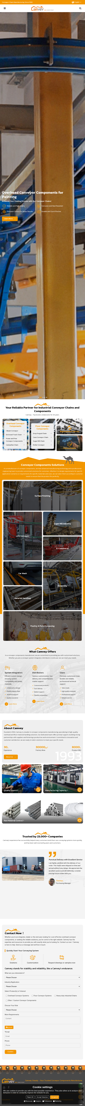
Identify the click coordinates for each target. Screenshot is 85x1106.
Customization (32, 963)
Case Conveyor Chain (40, 437)
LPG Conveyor (22, 535)
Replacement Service (69, 431)
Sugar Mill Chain (38, 441)
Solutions (13, 963)
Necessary (29, 1101)
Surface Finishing (42, 495)
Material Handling (22, 598)
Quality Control (11, 790)
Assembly (62, 585)
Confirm (10, 1052)
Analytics (38, 1101)
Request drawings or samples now (61, 963)
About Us (9, 757)
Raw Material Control (13, 820)
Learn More (8, 221)
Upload (10, 1027)
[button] (38, 397)
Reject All (30, 1097)
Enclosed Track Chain (14, 434)
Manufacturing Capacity (56, 790)
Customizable (69, 448)
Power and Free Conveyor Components (14, 439)
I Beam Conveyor (12, 431)
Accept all (54, 1097)
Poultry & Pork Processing (42, 625)
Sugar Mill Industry (62, 523)
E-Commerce (62, 548)
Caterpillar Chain (12, 445)
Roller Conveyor (38, 445)
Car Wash (22, 573)
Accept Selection (42, 1097)
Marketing (58, 1101)
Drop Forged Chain (40, 433)
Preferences (48, 1101)
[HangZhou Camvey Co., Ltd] (43, 8)
